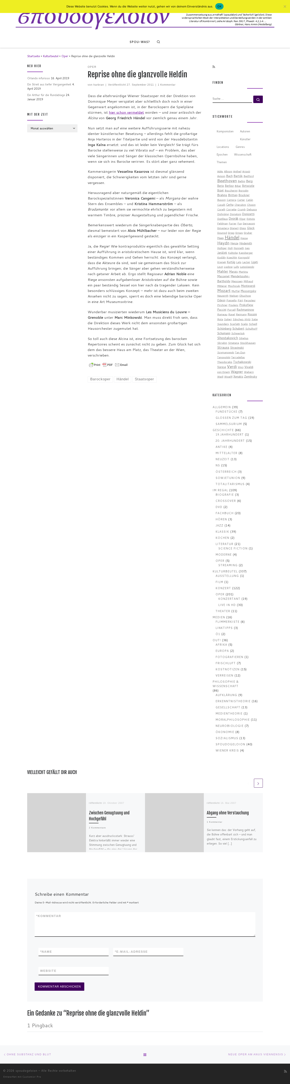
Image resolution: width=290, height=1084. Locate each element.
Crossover (225, 501)
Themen (222, 162)
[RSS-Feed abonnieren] (214, 67)
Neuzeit (222, 459)
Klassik (222, 531)
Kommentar (48, 916)
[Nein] (285, 6)
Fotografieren (229, 657)
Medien (219, 617)
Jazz (219, 525)
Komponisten (225, 131)
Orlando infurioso (38, 78)
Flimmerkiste (227, 622)
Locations (223, 147)
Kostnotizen (227, 669)
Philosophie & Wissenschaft (226, 683)
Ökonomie (224, 732)
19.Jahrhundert (229, 434)
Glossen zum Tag (231, 418)
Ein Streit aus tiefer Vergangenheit (49, 84)
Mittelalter (226, 453)
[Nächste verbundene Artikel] (258, 783)
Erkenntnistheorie (233, 701)
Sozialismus (226, 738)
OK (219, 6)
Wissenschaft (243, 154)
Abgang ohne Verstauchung (228, 813)
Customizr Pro (32, 1076)
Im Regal (220, 490)
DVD (218, 507)
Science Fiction (233, 548)
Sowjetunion (227, 478)
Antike (221, 447)
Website (48, 970)
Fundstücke (226, 411)
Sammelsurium (228, 424)
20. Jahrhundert (230, 441)
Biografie (224, 494)
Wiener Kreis (227, 750)
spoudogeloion (230, 744)
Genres (240, 147)
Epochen (222, 154)
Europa (222, 651)
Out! (217, 640)
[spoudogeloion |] (145, 17)
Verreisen (224, 675)
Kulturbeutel (50, 56)
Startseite (33, 56)
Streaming (228, 565)
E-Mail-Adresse (131, 951)
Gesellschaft (227, 707)
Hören (221, 519)
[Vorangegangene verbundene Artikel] (248, 783)
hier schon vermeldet (126, 112)
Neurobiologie (229, 726)
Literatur (224, 544)
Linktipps (224, 628)
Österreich (226, 472)
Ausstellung (227, 576)
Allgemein (222, 407)
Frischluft (225, 663)
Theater (222, 611)
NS (217, 465)
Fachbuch (224, 513)
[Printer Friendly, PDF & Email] (108, 364)
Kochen (222, 538)
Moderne (223, 554)
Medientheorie (228, 713)
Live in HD (227, 605)
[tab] (225, 131)
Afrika (221, 644)
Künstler (245, 139)
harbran (98, 84)
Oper (64, 56)
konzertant (229, 599)
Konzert (223, 588)
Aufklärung (226, 695)
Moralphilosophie (232, 719)
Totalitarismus (230, 484)
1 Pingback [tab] (40, 1025)
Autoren (245, 131)
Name (46, 951)
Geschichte (223, 430)
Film (219, 582)
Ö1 (217, 634)
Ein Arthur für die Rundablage (46, 95)
